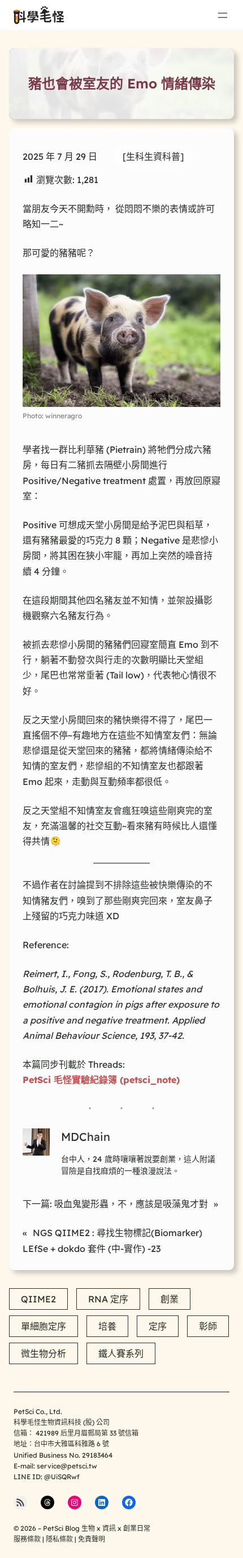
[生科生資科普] (153, 156)
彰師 (208, 1326)
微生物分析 (43, 1353)
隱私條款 (59, 1539)
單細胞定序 (43, 1326)
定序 (158, 1326)
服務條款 (27, 1539)
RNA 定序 (108, 1299)
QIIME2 (38, 1299)
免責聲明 (91, 1539)
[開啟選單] (222, 15)
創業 (169, 1299)
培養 (107, 1326)
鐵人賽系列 (121, 1353)
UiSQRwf (65, 1476)
